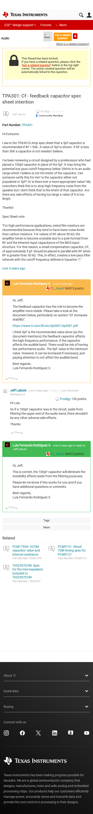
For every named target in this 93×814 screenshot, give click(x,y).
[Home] (24, 15)
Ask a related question (63, 37)
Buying (8, 706)
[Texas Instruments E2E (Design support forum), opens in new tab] (70, 734)
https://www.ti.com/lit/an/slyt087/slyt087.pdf (45, 326)
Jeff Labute (18, 114)
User (89, 15)
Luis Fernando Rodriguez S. (32, 283)
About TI (10, 675)
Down (16, 379)
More (63, 25)
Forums (45, 25)
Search (81, 15)
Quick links (11, 691)
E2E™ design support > (20, 25)
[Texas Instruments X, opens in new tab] (38, 734)
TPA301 (27, 125)
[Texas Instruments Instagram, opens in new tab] (6, 734)
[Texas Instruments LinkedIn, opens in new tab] (54, 734)
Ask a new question (75, 36)
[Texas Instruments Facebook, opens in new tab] (22, 734)
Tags (46, 520)
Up (7, 379)
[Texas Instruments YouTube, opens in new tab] (86, 734)
